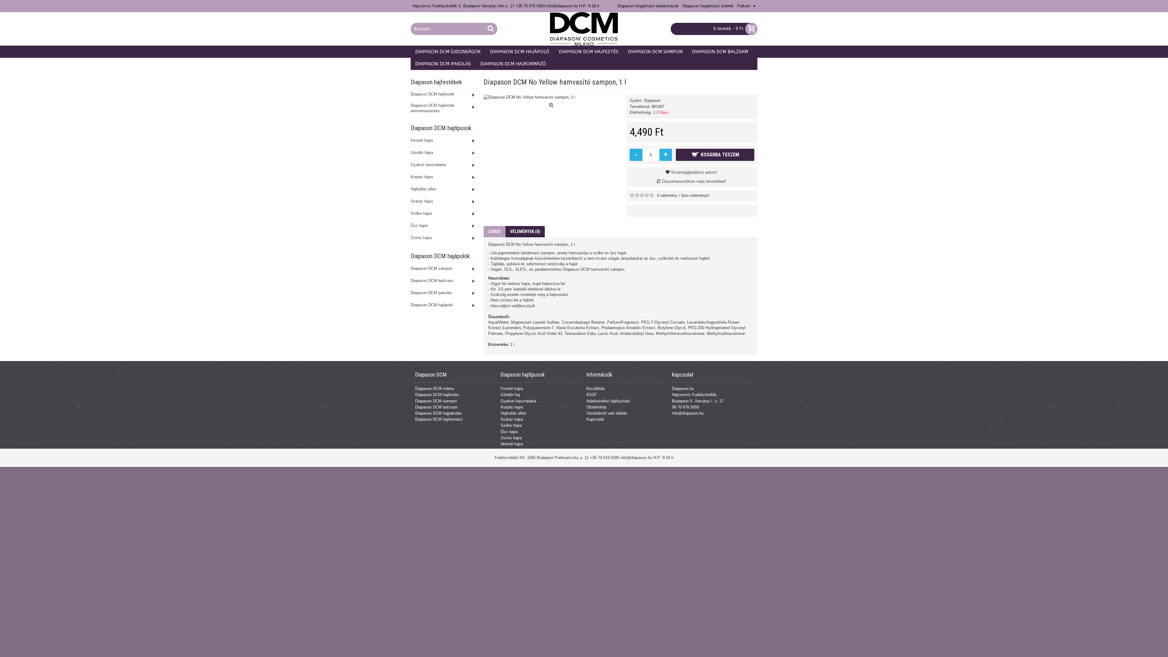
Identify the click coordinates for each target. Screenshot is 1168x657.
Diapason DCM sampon (436, 401)
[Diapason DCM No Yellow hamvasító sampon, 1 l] (552, 97)
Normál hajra (512, 444)
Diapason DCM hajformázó (438, 419)
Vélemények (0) (525, 231)
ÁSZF (591, 394)
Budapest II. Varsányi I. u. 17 (698, 401)
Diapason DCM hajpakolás (438, 413)
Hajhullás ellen (513, 413)
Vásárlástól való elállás (606, 413)
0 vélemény (667, 195)
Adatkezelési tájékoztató (608, 401)
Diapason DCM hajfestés (437, 394)
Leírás (494, 231)
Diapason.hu (683, 388)
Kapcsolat (595, 419)
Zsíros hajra (511, 438)
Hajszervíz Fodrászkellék (694, 394)
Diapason (652, 100)
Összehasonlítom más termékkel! (694, 181)
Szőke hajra (511, 425)
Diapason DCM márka (434, 388)
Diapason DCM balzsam (436, 407)
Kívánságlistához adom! (694, 172)
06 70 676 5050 (685, 407)
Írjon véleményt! (695, 195)
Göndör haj (510, 394)
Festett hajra (512, 388)
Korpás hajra (512, 407)
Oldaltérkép (596, 407)
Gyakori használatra (518, 401)
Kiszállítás (595, 388)
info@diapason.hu (688, 413)
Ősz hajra (509, 431)
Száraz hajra (512, 419)
